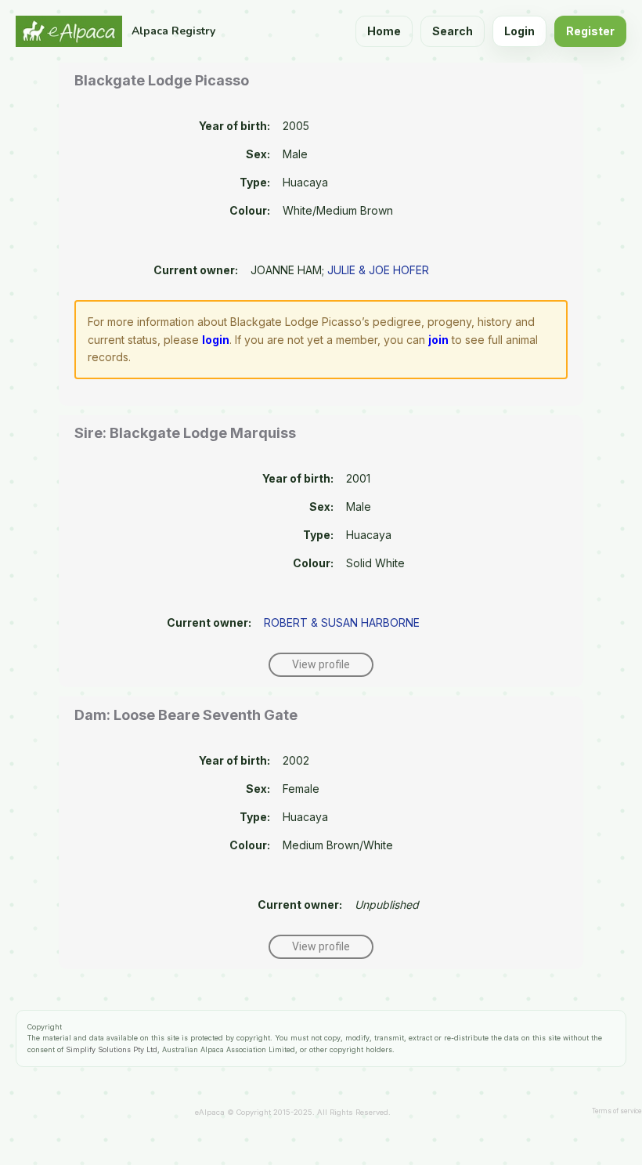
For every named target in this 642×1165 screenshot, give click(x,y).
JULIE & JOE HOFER (378, 270)
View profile (321, 664)
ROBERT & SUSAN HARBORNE (342, 622)
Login (519, 31)
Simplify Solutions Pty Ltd (111, 1049)
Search (452, 31)
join (438, 339)
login (215, 339)
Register (590, 31)
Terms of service (617, 1111)
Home (384, 31)
